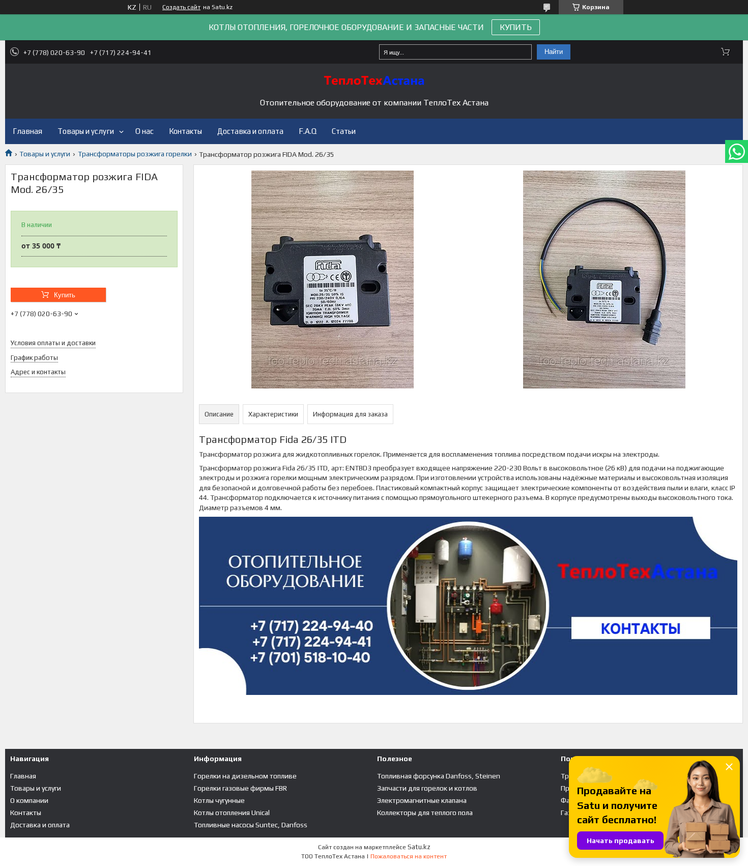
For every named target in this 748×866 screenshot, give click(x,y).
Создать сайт (181, 7)
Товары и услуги (85, 131)
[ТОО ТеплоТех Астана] (374, 80)
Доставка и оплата (250, 131)
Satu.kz (419, 847)
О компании (29, 800)
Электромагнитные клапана (422, 800)
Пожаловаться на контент (408, 856)
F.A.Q (308, 131)
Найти (553, 51)
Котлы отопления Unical (232, 812)
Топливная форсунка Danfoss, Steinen (438, 776)
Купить (64, 295)
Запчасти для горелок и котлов (427, 788)
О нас (144, 131)
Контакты (185, 131)
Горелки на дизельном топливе (245, 776)
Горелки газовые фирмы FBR (240, 788)
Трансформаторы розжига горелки (135, 154)
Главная (27, 131)
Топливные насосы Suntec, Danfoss (250, 825)
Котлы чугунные (219, 800)
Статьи (344, 131)
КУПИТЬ (516, 27)
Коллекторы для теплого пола (425, 812)
